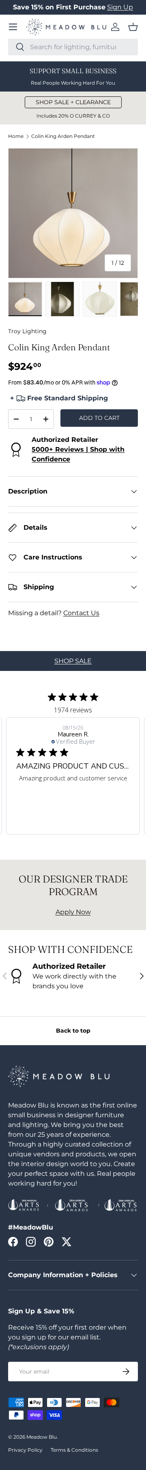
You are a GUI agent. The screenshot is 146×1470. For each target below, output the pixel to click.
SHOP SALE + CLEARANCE (73, 102)
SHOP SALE (73, 661)
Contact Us (81, 613)
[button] (133, 27)
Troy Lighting (27, 331)
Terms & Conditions (74, 1450)
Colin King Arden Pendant (63, 136)
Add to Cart (99, 418)
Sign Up (120, 7)
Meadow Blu (41, 1437)
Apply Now (73, 912)
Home (16, 136)
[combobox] (73, 47)
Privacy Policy (25, 1450)
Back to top (73, 1030)
